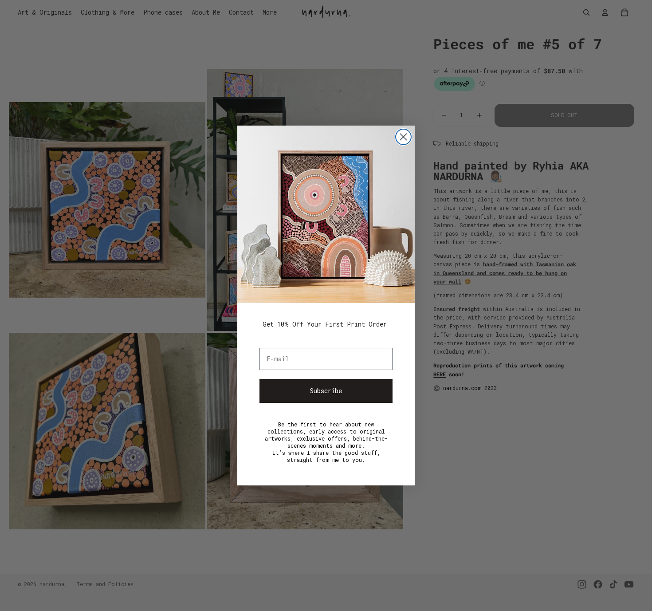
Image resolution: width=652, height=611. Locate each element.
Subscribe (326, 390)
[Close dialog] (403, 137)
